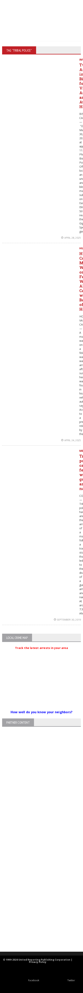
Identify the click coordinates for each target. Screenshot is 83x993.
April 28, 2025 (72, 237)
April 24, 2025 (72, 440)
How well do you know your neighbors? (42, 712)
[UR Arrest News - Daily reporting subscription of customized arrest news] (38, 920)
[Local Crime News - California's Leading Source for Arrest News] (38, 878)
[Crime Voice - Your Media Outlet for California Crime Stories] (38, 936)
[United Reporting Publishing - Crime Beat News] (38, 862)
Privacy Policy (38, 962)
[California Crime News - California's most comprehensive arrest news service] (38, 907)
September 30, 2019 (69, 619)
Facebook (33, 980)
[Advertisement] (41, 788)
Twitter (71, 980)
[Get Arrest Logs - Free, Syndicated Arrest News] (38, 895)
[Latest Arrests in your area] (41, 652)
